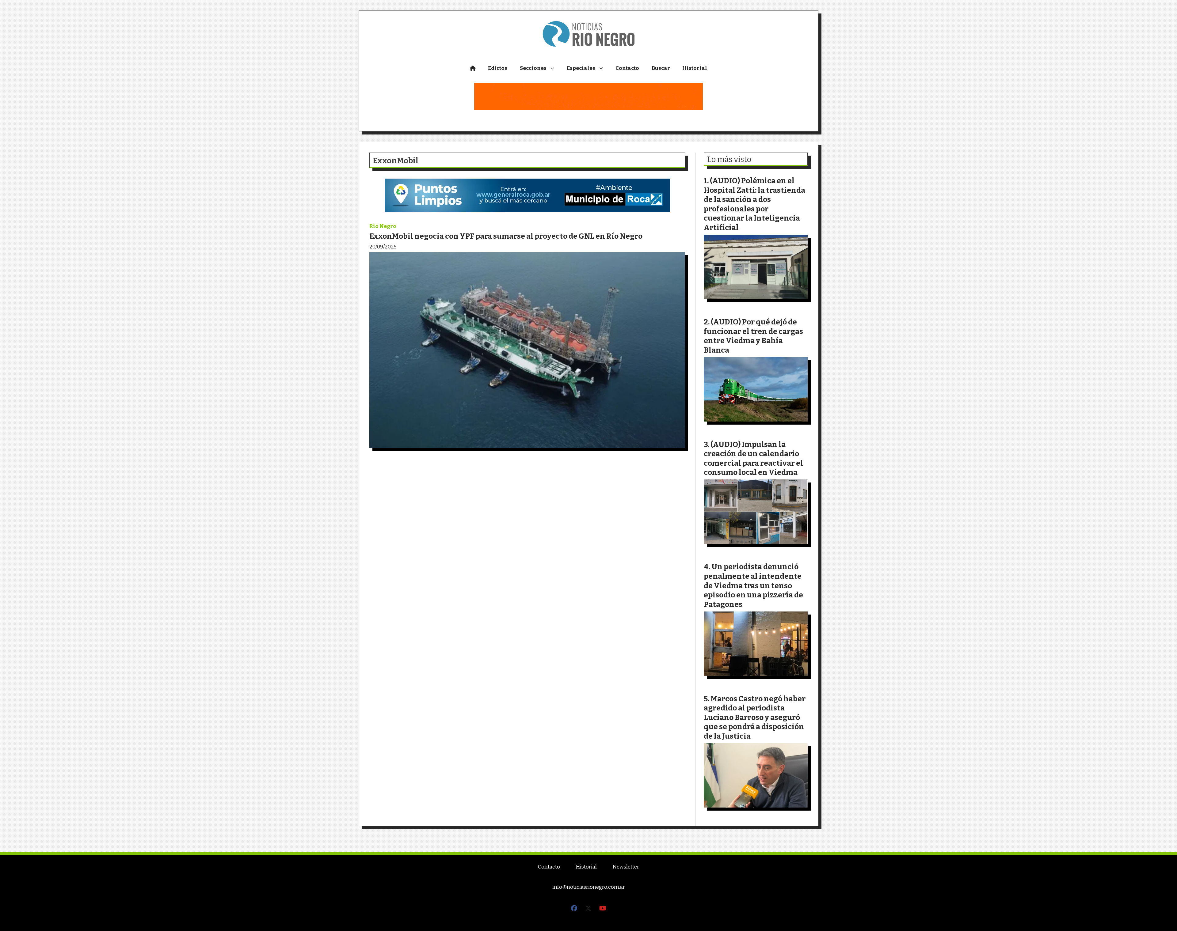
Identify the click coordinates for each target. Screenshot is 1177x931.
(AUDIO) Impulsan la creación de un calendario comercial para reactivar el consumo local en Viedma (753, 458)
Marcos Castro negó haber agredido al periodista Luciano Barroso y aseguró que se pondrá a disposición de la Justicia (755, 717)
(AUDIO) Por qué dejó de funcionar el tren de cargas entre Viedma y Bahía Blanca (753, 335)
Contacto (627, 68)
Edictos (497, 68)
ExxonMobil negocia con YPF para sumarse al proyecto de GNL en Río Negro (505, 236)
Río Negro (382, 226)
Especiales (581, 68)
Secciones (533, 68)
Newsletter (625, 867)
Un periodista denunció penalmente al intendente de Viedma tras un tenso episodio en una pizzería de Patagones (753, 585)
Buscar (661, 68)
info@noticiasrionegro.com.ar (588, 887)
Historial (694, 68)
